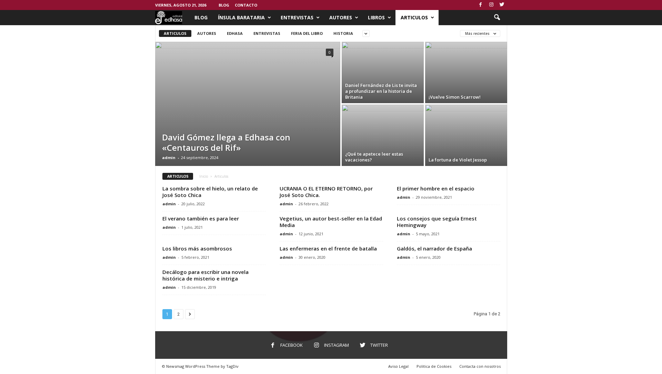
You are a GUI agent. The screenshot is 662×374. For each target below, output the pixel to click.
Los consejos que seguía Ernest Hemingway (437, 221)
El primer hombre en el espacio (435, 188)
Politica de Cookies (434, 366)
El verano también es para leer (200, 218)
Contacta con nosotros (480, 366)
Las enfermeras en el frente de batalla (328, 248)
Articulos (414, 17)
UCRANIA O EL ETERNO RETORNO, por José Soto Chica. (326, 191)
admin (168, 157)
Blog (224, 5)
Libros (376, 17)
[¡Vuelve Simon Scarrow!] (466, 72)
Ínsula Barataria (241, 17)
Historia (343, 33)
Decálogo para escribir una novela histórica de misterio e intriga (205, 275)
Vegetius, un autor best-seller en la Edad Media (331, 221)
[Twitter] (502, 5)
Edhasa (235, 33)
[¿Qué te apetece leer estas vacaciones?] (383, 135)
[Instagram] (491, 5)
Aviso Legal (398, 366)
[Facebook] (481, 5)
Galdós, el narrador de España (434, 248)
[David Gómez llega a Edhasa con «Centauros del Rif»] (247, 133)
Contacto (246, 5)
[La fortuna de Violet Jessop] (466, 132)
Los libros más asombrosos (197, 248)
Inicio (203, 176)
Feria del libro (307, 33)
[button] (496, 17)
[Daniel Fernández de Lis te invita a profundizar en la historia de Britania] (383, 72)
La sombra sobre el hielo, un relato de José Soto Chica (210, 191)
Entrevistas (297, 17)
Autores (340, 17)
